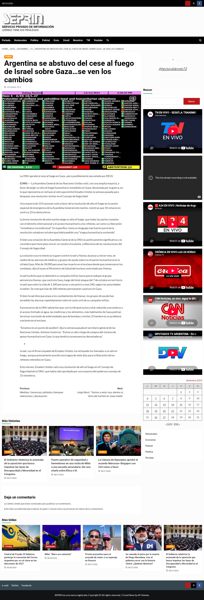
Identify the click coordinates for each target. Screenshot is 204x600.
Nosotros (78, 40)
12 (156, 404)
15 (181, 404)
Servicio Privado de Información (28, 27)
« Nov (169, 424)
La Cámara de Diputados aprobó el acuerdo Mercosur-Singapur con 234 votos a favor (118, 463)
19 (156, 410)
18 (147, 410)
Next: (100, 392)
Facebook (27, 585)
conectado (36, 503)
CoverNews (128, 595)
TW (88, 40)
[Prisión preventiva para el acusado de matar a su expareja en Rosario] (102, 538)
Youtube (98, 40)
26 (156, 417)
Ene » (177, 424)
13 (164, 404)
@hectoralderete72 (173, 69)
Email (66, 40)
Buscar (147, 90)
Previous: (41, 392)
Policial (46, 40)
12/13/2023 (11, 87)
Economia (150, 439)
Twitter (15, 585)
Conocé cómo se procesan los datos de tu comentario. (76, 508)
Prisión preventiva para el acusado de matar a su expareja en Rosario (101, 557)
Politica (34, 40)
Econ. (57, 40)
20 (164, 410)
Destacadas (20, 40)
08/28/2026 (12, 568)
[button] (200, 40)
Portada (6, 40)
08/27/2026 (12, 478)
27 (164, 417)
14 (172, 404)
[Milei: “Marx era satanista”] (61, 538)
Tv (107, 40)
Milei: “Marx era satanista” (58, 554)
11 (147, 404)
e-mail (5, 585)
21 (172, 410)
